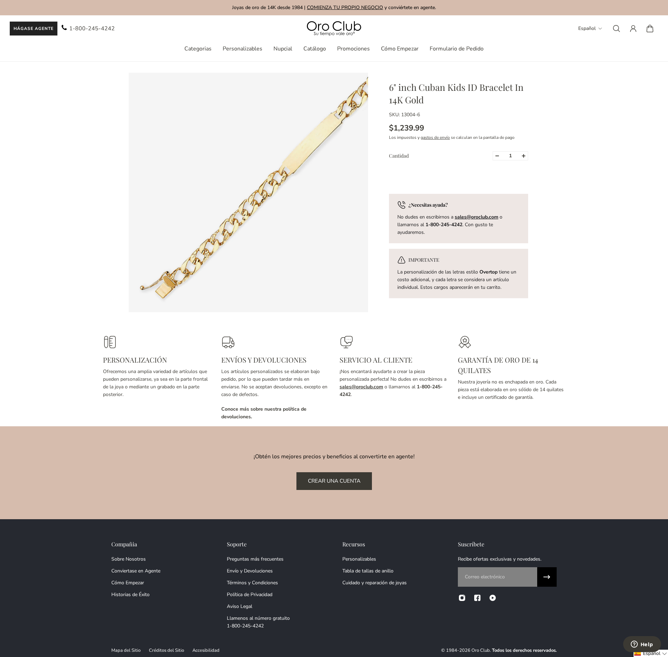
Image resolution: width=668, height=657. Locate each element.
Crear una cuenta (334, 480)
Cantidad (399, 155)
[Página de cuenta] (633, 28)
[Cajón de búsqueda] (616, 28)
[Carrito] (650, 28)
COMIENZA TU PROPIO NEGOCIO (345, 7)
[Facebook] (477, 597)
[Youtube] (492, 597)
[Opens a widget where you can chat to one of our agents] (642, 645)
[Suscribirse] (547, 577)
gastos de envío (435, 137)
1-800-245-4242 (92, 28)
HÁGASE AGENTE (34, 28)
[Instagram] (462, 597)
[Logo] (334, 28)
